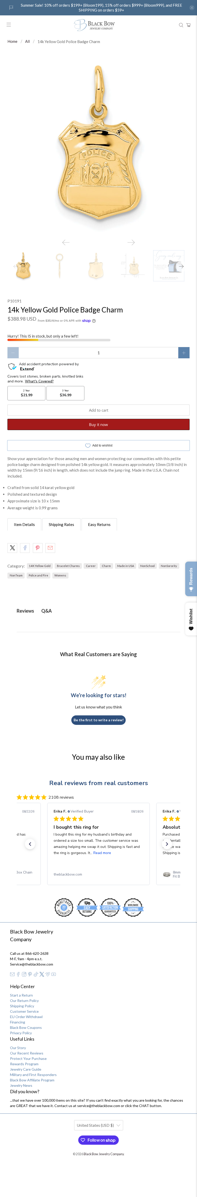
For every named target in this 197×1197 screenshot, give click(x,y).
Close (98, 655)
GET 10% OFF (98, 638)
